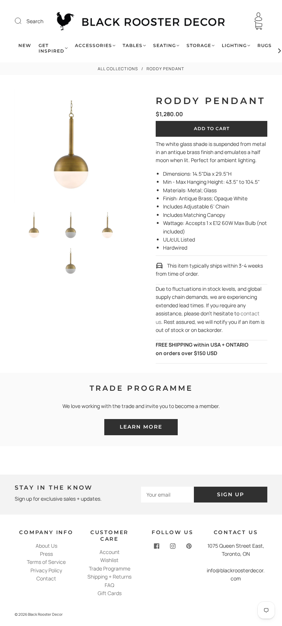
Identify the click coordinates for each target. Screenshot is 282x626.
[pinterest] (189, 546)
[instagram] (172, 546)
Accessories (93, 45)
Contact (46, 578)
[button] (25, 147)
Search (34, 21)
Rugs (264, 45)
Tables (132, 45)
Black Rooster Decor (45, 614)
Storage (199, 45)
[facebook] (156, 546)
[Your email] (167, 494)
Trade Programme (109, 568)
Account (110, 551)
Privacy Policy (46, 570)
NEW (24, 45)
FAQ (109, 585)
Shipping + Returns (109, 576)
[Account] (258, 16)
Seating (164, 45)
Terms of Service (46, 561)
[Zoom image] (70, 147)
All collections (118, 68)
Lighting (234, 45)
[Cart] (258, 25)
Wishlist (109, 560)
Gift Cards (110, 593)
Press (46, 553)
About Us (46, 545)
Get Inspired (51, 48)
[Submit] (23, 21)
